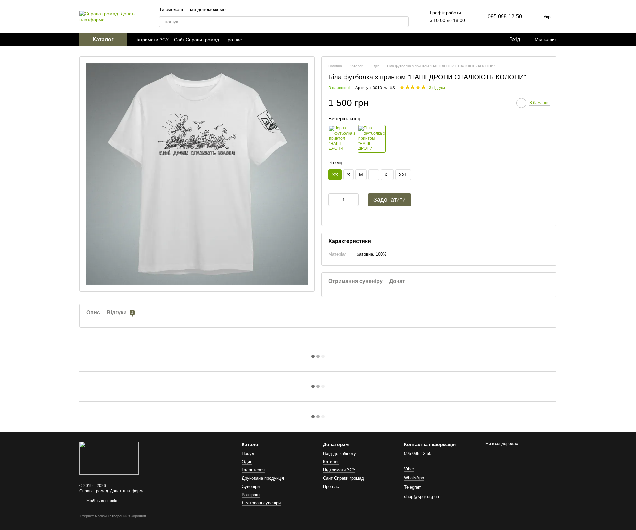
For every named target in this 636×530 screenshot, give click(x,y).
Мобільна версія (101, 501)
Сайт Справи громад (196, 39)
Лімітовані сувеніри (261, 503)
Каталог (331, 461)
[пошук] (403, 21)
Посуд (248, 453)
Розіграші (251, 494)
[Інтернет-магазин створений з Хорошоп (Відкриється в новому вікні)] (113, 522)
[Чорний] (342, 139)
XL (387, 174)
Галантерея (253, 469)
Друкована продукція (263, 478)
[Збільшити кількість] (353, 200)
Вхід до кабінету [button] (339, 453)
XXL (403, 174)
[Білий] (372, 139)
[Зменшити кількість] (333, 200)
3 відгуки (437, 88)
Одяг (247, 461)
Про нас (233, 39)
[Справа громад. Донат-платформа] (109, 458)
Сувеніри (251, 486)
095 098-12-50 (505, 16)
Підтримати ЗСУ (151, 39)
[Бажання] (490, 39)
